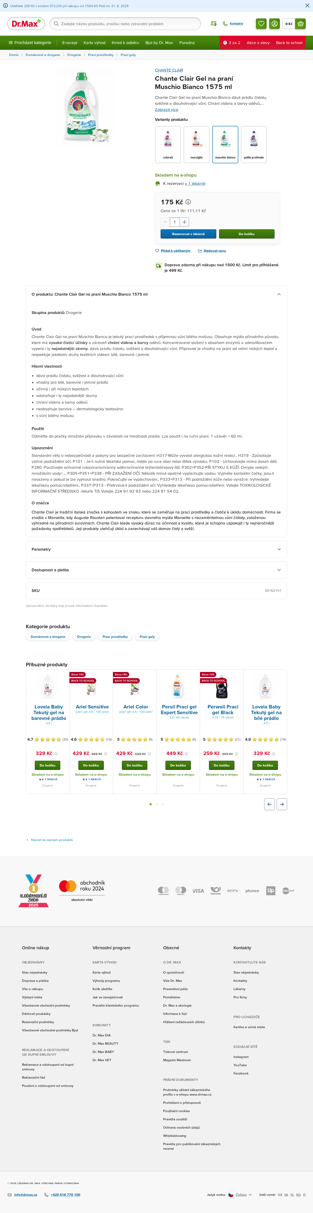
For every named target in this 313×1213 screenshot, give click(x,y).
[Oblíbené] (261, 23)
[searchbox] (125, 23)
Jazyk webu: (216, 1194)
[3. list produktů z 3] (163, 804)
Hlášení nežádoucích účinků (184, 1022)
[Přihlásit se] (274, 23)
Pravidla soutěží (175, 1119)
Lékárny (239, 989)
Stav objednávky (34, 972)
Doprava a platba (35, 981)
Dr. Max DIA (102, 1035)
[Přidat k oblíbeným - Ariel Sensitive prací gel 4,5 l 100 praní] (108, 675)
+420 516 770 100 (65, 1194)
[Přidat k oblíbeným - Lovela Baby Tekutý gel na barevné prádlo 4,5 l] (64, 675)
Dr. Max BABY (103, 1052)
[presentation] (48, 686)
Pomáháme (171, 997)
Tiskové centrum (175, 1052)
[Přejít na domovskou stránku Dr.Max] (26, 23)
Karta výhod (94, 42)
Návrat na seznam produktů (52, 840)
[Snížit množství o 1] (165, 222)
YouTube (240, 1065)
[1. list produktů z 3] (150, 804)
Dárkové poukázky (36, 1014)
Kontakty (240, 981)
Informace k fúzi (175, 1014)
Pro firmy (240, 997)
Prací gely (147, 636)
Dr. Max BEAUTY (105, 1043)
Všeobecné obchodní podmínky (46, 1005)
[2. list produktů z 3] (157, 804)
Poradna (187, 42)
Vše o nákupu (32, 989)
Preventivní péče (175, 989)
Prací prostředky (115, 636)
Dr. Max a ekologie (177, 1005)
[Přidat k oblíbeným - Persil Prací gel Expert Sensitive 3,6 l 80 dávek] (195, 675)
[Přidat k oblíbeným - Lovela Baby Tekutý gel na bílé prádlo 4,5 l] (282, 675)
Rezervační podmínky (38, 1022)
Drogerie (84, 636)
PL (292, 1194)
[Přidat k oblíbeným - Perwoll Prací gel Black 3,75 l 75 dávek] (238, 675)
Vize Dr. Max (172, 981)
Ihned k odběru (125, 42)
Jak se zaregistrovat (108, 997)
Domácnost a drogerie (48, 636)
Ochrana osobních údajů (181, 1127)
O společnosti (173, 972)
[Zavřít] (307, 6)
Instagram (241, 1057)
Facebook (241, 1073)
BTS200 (56, 6)
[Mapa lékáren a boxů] (214, 23)
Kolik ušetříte (102, 989)
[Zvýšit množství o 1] (184, 222)
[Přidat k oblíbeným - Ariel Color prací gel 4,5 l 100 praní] (151, 675)
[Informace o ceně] (188, 201)
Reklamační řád (33, 1077)
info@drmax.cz (25, 1194)
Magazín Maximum (177, 1060)
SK (286, 1194)
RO (298, 1194)
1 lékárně (51, 779)
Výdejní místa (32, 997)
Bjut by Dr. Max (159, 42)
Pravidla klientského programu (116, 1005)
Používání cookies (176, 1111)
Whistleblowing (174, 1136)
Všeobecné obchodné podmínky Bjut (50, 1030)
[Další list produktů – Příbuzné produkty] (282, 804)
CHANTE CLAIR (169, 70)
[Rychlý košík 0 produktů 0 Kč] (300, 23)
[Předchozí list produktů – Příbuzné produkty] (269, 804)
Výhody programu (106, 981)
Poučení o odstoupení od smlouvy (47, 1086)
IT (304, 1194)
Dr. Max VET (102, 1060)
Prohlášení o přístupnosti (182, 1103)
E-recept (69, 42)
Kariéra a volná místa (249, 1027)
